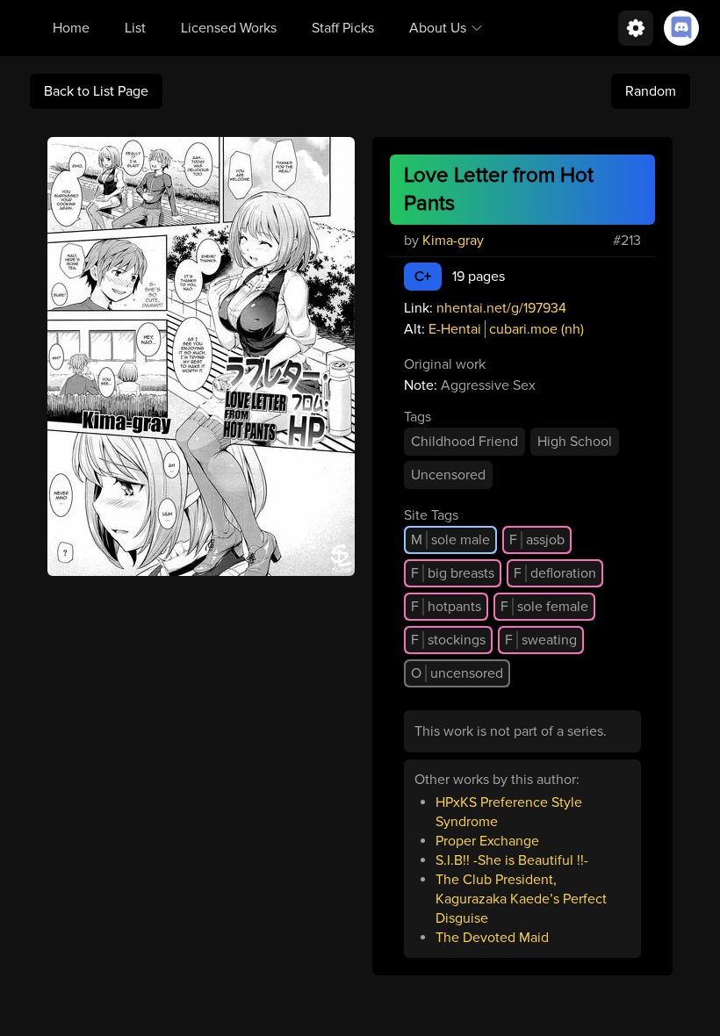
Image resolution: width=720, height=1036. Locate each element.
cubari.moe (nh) (536, 329)
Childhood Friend (464, 441)
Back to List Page (96, 91)
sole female (544, 606)
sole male (450, 540)
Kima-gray (453, 240)
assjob (537, 540)
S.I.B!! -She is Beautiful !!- (512, 860)
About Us (437, 28)
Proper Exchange (487, 841)
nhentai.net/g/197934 (501, 308)
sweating (541, 640)
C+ (422, 276)
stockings (448, 640)
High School (574, 441)
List (135, 28)
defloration (555, 573)
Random (650, 91)
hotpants (446, 606)
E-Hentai (454, 329)
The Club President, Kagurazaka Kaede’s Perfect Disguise (521, 899)
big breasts (452, 573)
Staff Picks (343, 28)
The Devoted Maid (492, 937)
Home (71, 28)
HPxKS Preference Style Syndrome (509, 812)
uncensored (457, 673)
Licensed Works (229, 28)
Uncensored (448, 475)
